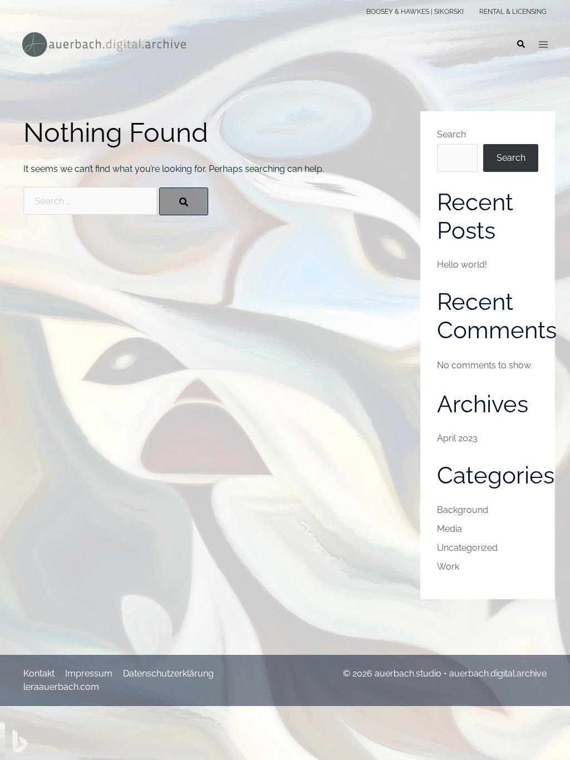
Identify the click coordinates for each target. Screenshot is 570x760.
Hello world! (462, 264)
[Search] (183, 201)
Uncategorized (467, 547)
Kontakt (39, 673)
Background (462, 510)
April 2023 (457, 438)
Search (451, 134)
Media (449, 529)
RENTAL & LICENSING (513, 12)
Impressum (88, 673)
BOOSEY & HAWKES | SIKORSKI (415, 12)
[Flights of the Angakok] (104, 43)
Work (448, 566)
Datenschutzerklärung (168, 673)
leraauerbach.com (61, 687)
